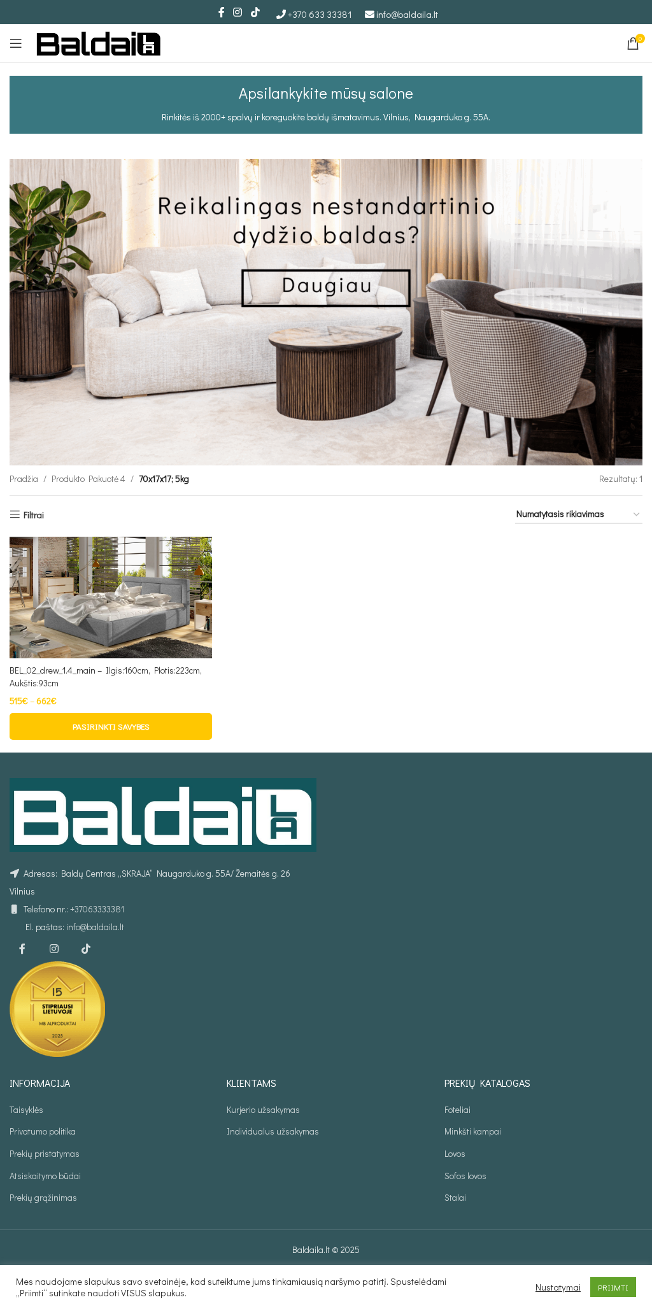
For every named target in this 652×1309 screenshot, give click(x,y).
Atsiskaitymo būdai (45, 1176)
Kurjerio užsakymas (263, 1109)
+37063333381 (97, 909)
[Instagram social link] (237, 12)
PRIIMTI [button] (613, 1287)
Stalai (455, 1197)
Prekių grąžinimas (43, 1197)
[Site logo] (98, 42)
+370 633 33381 (320, 14)
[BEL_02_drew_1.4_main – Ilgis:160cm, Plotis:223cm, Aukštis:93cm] (111, 597)
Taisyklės (26, 1109)
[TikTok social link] (255, 12)
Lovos (454, 1153)
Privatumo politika (43, 1131)
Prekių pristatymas (45, 1153)
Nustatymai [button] (558, 1287)
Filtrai (34, 514)
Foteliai (457, 1109)
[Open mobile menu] (16, 43)
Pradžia (24, 478)
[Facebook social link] (221, 12)
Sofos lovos (465, 1176)
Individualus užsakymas (273, 1131)
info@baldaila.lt (407, 14)
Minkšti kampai (472, 1131)
